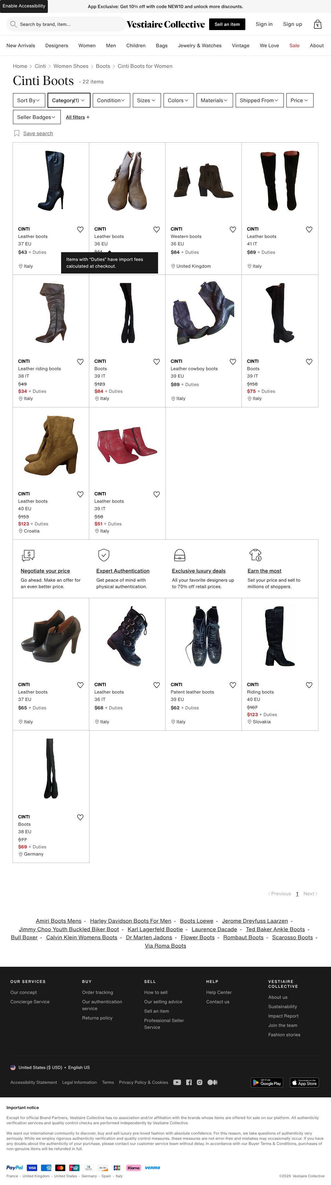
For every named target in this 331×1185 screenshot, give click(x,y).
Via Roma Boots (165, 946)
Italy (119, 1176)
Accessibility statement (33, 1082)
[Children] (150, 45)
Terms (108, 1082)
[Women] (100, 45)
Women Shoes (70, 66)
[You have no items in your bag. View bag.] (317, 24)
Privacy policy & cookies (143, 1082)
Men (111, 45)
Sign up (292, 24)
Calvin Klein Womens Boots (81, 937)
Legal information (79, 1082)
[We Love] (284, 45)
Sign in (264, 24)
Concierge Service (29, 1001)
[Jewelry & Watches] (226, 45)
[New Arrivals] (40, 45)
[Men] (121, 45)
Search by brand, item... (45, 24)
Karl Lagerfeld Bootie (155, 929)
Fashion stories (284, 1034)
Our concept (23, 992)
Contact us (218, 1001)
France (12, 1176)
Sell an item (227, 24)
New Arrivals (20, 45)
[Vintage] (254, 45)
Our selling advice (163, 1001)
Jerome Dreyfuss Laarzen (255, 921)
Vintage (240, 45)
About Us (320, 45)
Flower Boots (198, 937)
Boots (103, 66)
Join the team (282, 1025)
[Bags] (172, 45)
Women (87, 45)
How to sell (155, 992)
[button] (317, 24)
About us (277, 997)
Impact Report (283, 1016)
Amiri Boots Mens (58, 921)
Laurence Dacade (214, 929)
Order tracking (97, 992)
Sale (295, 45)
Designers (56, 45)
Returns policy (97, 1018)
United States (65, 1176)
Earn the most (265, 571)
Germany (89, 1176)
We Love (269, 45)
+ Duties (37, 252)
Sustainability (282, 1006)
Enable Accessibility (24, 6)
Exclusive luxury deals (199, 571)
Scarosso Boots (292, 937)
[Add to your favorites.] (80, 229)
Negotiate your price (45, 571)
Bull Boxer (24, 937)
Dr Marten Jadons (149, 937)
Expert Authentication (123, 571)
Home (20, 66)
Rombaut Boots (243, 937)
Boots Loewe (196, 921)
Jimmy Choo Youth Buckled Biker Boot (69, 929)
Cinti (40, 66)
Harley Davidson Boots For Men (130, 921)
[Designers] (73, 45)
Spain (106, 1176)
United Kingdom (36, 1176)
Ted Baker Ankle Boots (275, 929)
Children (136, 45)
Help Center (219, 992)
